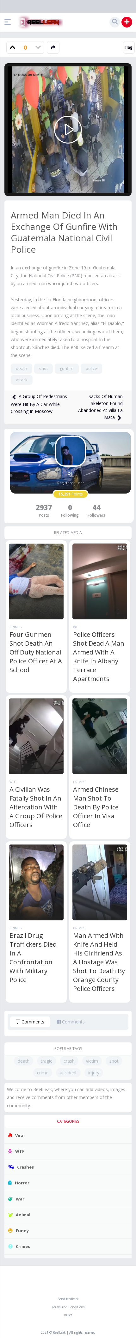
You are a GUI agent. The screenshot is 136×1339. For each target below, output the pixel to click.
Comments (32, 1022)
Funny (22, 1230)
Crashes (25, 1167)
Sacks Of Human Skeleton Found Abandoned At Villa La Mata (100, 406)
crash (69, 1061)
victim (92, 1061)
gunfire (67, 368)
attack (22, 380)
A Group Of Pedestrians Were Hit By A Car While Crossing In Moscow (39, 403)
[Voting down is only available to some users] (38, 47)
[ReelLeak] (39, 22)
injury (93, 1073)
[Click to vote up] (12, 47)
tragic (46, 1061)
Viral (20, 1135)
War (20, 1199)
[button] (9, 22)
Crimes (15, 627)
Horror (22, 1183)
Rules (68, 1315)
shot (43, 368)
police (91, 368)
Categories (68, 1121)
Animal (23, 1215)
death (21, 368)
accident (68, 1073)
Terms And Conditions (68, 1307)
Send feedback (68, 1299)
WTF (76, 627)
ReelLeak (59, 1332)
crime (42, 1073)
